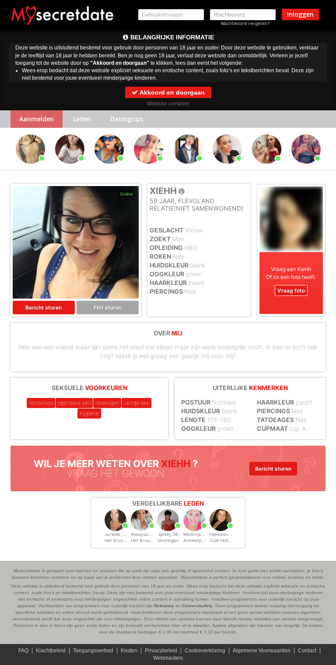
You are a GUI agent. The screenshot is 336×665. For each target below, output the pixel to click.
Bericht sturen (43, 307)
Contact (307, 650)
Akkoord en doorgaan (171, 92)
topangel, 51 (188, 167)
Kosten (129, 650)
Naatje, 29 (148, 167)
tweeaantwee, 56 (228, 534)
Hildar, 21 (30, 167)
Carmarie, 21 (266, 167)
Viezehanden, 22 (70, 167)
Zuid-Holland (223, 540)
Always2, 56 (143, 534)
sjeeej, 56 (168, 534)
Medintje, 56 (196, 534)
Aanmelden (36, 119)
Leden (82, 119)
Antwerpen (194, 540)
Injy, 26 (306, 167)
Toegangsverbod (93, 650)
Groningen (168, 540)
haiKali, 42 (109, 167)
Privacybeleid (161, 650)
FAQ (23, 650)
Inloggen (300, 14)
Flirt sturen (108, 307)
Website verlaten (168, 104)
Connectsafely (197, 605)
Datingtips (126, 119)
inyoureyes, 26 (227, 167)
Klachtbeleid (51, 650)
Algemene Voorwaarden (261, 650)
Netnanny (164, 605)
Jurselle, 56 (116, 534)
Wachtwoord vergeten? (245, 23)
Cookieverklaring (205, 650)
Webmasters (168, 658)
